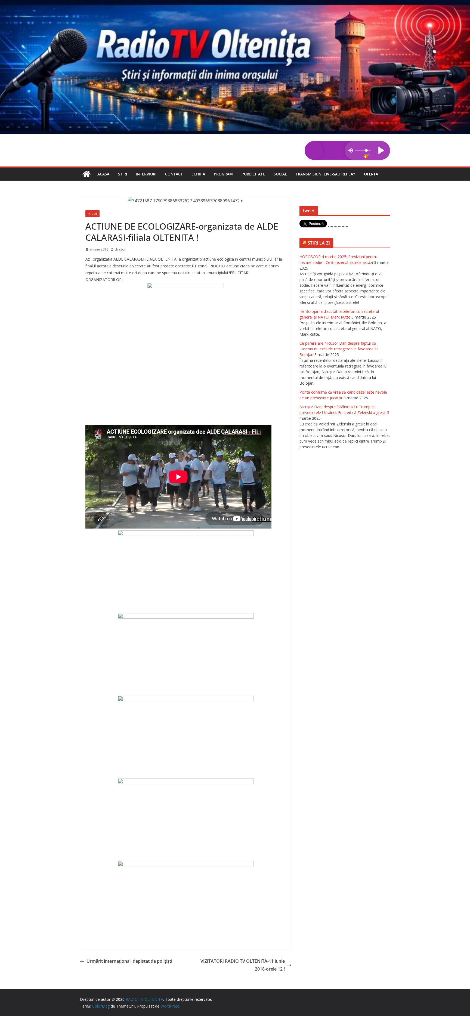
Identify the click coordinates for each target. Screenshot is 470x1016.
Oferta (371, 174)
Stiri (122, 174)
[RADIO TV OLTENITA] (235, 4)
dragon (120, 249)
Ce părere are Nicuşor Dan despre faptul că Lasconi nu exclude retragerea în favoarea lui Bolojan (338, 349)
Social (280, 174)
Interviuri (146, 174)
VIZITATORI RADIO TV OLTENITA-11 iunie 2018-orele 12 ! (242, 965)
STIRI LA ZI (319, 243)
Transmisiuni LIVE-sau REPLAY (325, 174)
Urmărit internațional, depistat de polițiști (129, 961)
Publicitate (253, 174)
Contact (174, 174)
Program (223, 174)
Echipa (198, 174)
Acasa (103, 174)
